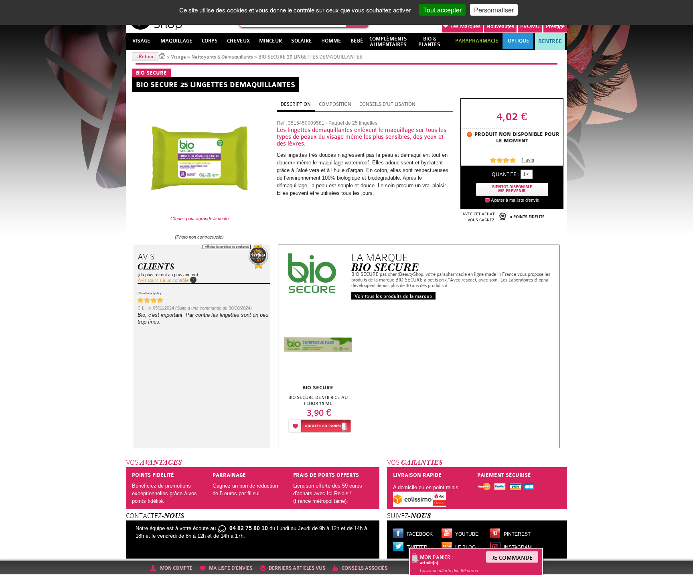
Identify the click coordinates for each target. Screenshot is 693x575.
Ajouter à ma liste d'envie (515, 200)
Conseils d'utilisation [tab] (387, 104)
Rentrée (550, 41)
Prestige (555, 26)
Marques (465, 26)
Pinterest (517, 534)
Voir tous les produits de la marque (393, 296)
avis (527, 159)
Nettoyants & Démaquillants (222, 57)
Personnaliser (494, 9)
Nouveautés (500, 26)
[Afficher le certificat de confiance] (258, 257)
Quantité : (505, 174)
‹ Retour (145, 56)
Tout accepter (442, 9)
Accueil (162, 55)
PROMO (530, 26)
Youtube (466, 534)
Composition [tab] (335, 104)
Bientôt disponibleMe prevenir (512, 189)
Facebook (420, 534)
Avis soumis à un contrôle (163, 280)
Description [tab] (296, 104)
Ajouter (323, 426)
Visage (178, 57)
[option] (318, 371)
